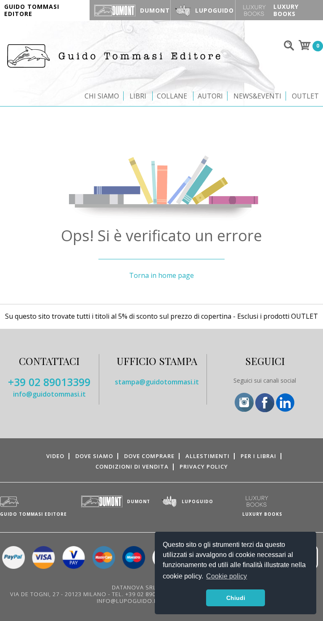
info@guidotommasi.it (49, 394)
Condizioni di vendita (132, 466)
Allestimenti (207, 456)
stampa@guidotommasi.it (157, 381)
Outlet (305, 96)
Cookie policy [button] (226, 576)
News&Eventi (257, 96)
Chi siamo (102, 96)
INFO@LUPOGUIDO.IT (128, 601)
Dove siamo (94, 456)
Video (55, 456)
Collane (172, 96)
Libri (138, 96)
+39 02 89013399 (49, 382)
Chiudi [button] (235, 597)
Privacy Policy (204, 466)
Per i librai (258, 456)
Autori (210, 96)
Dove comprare (149, 456)
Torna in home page (161, 275)
